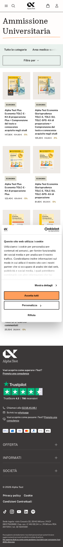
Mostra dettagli (44, 285)
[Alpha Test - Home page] (31, 6)
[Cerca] (13, 6)
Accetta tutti (31, 295)
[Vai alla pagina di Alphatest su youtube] (19, 512)
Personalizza (29, 305)
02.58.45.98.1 (29, 407)
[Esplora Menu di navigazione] (6, 6)
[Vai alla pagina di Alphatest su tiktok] (4, 512)
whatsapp (23, 412)
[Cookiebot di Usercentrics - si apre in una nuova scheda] (45, 229)
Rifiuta (31, 315)
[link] (56, 6)
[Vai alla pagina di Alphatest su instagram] (11, 512)
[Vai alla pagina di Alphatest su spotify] (33, 512)
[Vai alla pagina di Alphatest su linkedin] (26, 512)
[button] (48, 6)
